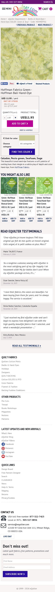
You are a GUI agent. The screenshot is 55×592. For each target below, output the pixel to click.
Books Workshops (9, 408)
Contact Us (7, 512)
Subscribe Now (14, 574)
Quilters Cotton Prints (11, 361)
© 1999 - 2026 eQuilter (26, 588)
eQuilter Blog (7, 437)
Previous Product (26, 24)
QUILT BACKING (9, 375)
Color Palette (7, 383)
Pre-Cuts (5, 401)
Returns (5, 494)
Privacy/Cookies (8, 498)
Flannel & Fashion (9, 386)
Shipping (5, 490)
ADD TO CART (13, 219)
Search (47, 2)
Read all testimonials (26, 345)
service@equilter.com (18, 524)
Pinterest (9, 448)
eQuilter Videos (8, 440)
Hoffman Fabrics (22, 167)
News (4, 483)
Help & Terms (8, 487)
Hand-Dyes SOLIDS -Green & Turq (14, 21)
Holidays (5, 368)
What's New (7, 433)
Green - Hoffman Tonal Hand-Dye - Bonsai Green (8, 200)
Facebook (9, 444)
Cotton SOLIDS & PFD (11, 379)
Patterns (5, 419)
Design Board (7, 469)
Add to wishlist (26, 130)
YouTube (9, 456)
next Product (45, 24)
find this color (21, 151)
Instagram (9, 452)
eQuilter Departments (16, 19)
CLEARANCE (7, 480)
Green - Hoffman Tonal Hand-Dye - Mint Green (44, 200)
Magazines (6, 411)
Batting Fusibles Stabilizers (13, 390)
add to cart (19, 123)
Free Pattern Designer (11, 472)
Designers (6, 372)
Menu (8, 8)
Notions (5, 415)
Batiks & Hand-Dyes (36, 19)
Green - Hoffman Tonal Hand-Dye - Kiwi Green (26, 200)
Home (3, 19)
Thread (5, 404)
